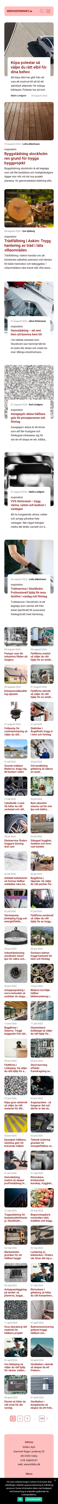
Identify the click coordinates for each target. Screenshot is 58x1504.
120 (42, 1418)
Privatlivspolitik (34, 1499)
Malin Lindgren (18, 95)
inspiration (10, 149)
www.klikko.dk (32, 1464)
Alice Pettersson (37, 321)
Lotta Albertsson (31, 144)
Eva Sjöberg (29, 231)
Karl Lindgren (36, 404)
